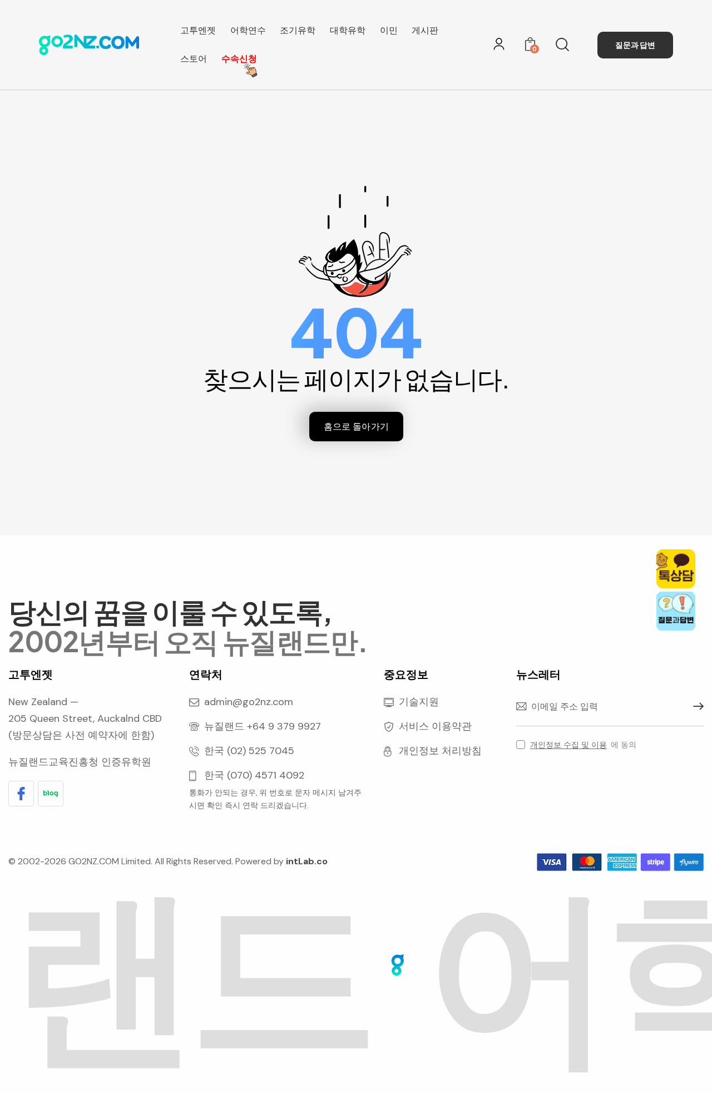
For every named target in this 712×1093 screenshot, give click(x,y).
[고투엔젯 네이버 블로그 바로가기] (50, 793)
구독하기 (695, 706)
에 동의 (583, 745)
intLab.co (307, 861)
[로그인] (499, 44)
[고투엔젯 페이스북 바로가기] (21, 793)
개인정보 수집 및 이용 (568, 745)
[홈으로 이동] (89, 45)
